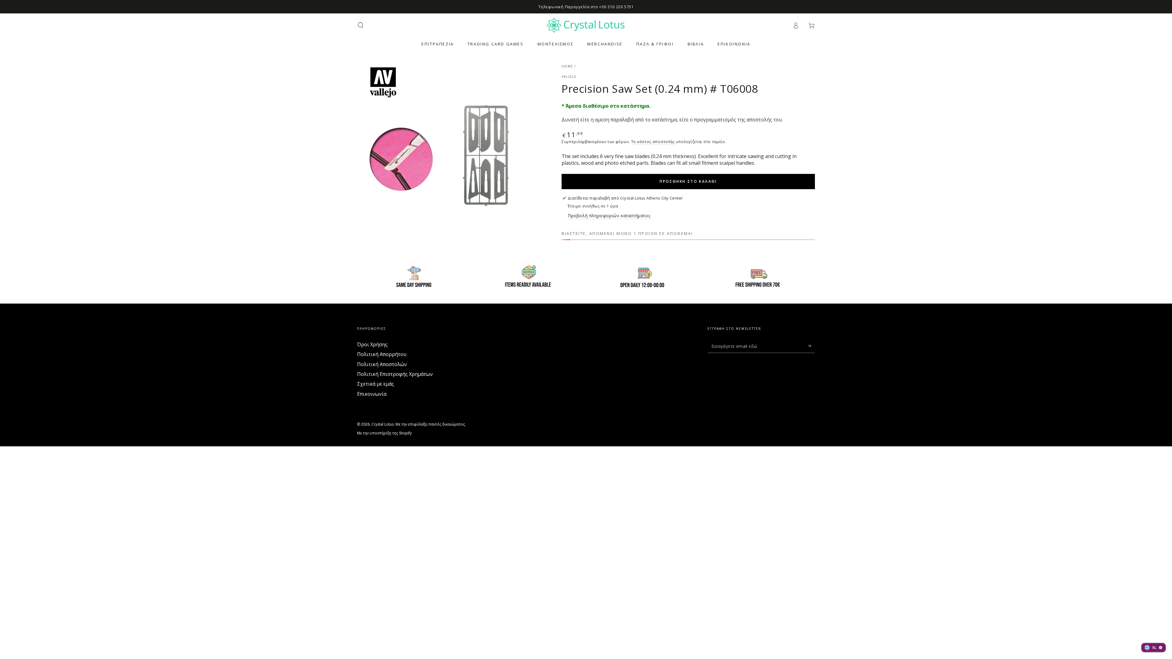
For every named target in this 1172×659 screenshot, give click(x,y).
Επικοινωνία (371, 394)
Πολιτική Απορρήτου (382, 354)
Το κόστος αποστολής (653, 141)
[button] (360, 25)
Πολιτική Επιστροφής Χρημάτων (395, 374)
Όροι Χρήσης (372, 344)
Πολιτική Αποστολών (382, 364)
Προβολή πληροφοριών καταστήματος (609, 215)
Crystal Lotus (382, 424)
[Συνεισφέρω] (811, 346)
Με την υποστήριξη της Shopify (384, 433)
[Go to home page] (586, 25)
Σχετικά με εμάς (375, 383)
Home (567, 66)
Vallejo (569, 76)
